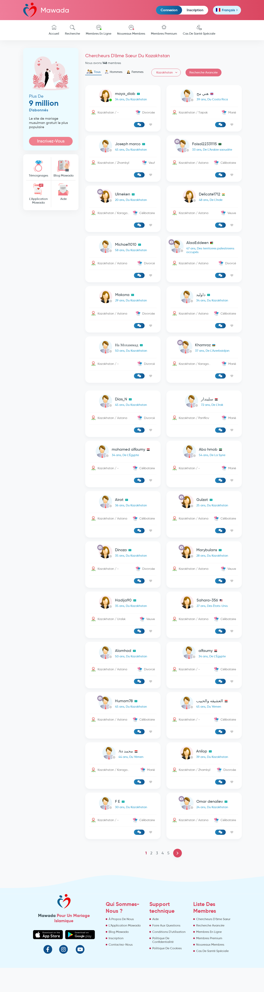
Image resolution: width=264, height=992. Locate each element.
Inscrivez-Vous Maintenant (51, 142)
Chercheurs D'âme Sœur (213, 919)
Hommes (116, 72)
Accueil (54, 33)
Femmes (137, 72)
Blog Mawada (63, 175)
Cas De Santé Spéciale (199, 33)
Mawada (55, 10)
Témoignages (38, 175)
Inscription (195, 10)
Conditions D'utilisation (169, 932)
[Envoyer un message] (139, 124)
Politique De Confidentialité (163, 940)
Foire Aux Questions (166, 925)
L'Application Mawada (38, 200)
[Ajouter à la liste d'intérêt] (151, 125)
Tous (97, 72)
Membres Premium (164, 33)
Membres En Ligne (98, 33)
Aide (63, 199)
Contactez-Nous (121, 944)
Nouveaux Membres (131, 33)
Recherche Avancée (203, 72)
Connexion (169, 10)
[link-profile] (123, 96)
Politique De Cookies (167, 948)
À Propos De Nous (121, 919)
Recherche (72, 33)
